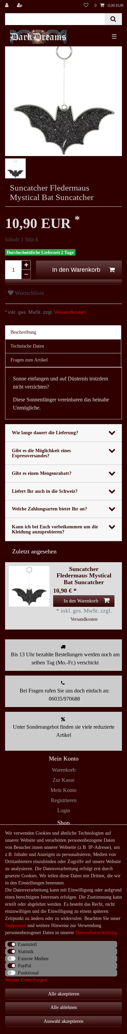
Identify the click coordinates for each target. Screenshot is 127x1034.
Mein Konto (63, 790)
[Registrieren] (20, 5)
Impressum (15, 925)
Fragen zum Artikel (29, 359)
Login (63, 810)
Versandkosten (69, 312)
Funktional (28, 972)
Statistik (26, 951)
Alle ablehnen (63, 1007)
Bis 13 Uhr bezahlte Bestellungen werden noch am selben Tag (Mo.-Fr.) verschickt (65, 658)
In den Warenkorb (76, 269)
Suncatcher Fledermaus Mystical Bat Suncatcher (84, 576)
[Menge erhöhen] (26, 265)
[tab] (63, 332)
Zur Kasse (63, 780)
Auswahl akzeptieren (63, 1021)
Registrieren (64, 800)
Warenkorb (64, 770)
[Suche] (113, 19)
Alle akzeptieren (63, 993)
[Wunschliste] (86, 5)
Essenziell (27, 944)
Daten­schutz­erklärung (96, 932)
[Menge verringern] (26, 274)
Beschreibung (23, 332)
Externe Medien (33, 958)
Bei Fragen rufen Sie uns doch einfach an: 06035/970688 (64, 695)
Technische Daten (27, 346)
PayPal (24, 965)
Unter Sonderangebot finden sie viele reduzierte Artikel (63, 731)
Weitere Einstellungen (26, 980)
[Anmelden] (7, 5)
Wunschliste (29, 293)
